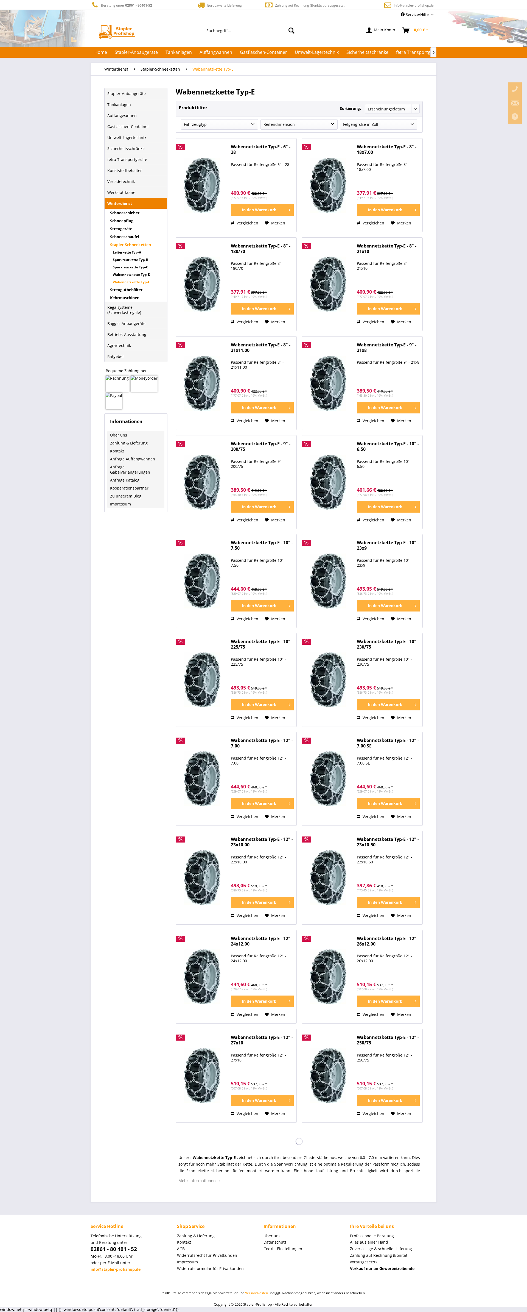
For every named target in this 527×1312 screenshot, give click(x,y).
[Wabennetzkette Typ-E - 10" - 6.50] (328, 482)
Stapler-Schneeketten (130, 244)
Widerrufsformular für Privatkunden (210, 1268)
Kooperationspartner (129, 488)
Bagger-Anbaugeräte (126, 323)
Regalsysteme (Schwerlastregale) (124, 310)
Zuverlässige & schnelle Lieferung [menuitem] (381, 1248)
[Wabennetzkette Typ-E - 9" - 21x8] (328, 383)
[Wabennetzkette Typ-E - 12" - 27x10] (202, 1076)
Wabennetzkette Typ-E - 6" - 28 (260, 149)
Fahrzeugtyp (195, 124)
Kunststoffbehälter (124, 170)
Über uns (118, 435)
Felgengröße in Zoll (360, 124)
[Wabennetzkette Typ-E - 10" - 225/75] (202, 680)
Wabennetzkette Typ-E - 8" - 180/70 (260, 248)
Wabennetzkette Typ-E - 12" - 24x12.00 (262, 941)
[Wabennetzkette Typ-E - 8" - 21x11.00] (202, 383)
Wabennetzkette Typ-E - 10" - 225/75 (262, 644)
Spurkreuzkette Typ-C (130, 267)
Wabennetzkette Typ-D (131, 274)
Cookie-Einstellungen (283, 1248)
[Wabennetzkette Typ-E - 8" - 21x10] (328, 284)
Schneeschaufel (124, 236)
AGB (181, 1248)
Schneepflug (121, 220)
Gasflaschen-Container (128, 126)
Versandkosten (256, 1293)
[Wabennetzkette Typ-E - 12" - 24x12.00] (202, 977)
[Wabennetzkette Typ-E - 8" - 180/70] (202, 284)
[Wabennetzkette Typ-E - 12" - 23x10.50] (328, 877)
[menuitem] (251, 30)
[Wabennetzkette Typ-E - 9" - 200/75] (202, 482)
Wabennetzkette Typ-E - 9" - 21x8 (386, 347)
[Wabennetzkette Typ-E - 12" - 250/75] (328, 1076)
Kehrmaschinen (124, 297)
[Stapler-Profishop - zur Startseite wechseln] (117, 32)
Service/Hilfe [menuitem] (417, 14)
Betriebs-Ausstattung (126, 334)
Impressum (120, 504)
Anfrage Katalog (124, 480)
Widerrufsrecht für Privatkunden (207, 1255)
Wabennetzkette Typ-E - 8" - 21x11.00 (260, 347)
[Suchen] (291, 30)
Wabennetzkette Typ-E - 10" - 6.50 (388, 446)
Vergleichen (247, 223)
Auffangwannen (122, 115)
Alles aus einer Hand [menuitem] (369, 1242)
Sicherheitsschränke (126, 148)
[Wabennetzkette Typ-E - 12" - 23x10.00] (202, 877)
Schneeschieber (124, 212)
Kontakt (117, 451)
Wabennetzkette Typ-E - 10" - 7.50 (262, 545)
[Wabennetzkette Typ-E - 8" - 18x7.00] (328, 185)
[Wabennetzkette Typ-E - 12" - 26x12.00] (328, 977)
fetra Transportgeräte (127, 159)
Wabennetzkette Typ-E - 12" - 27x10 (262, 1040)
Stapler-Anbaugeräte (126, 93)
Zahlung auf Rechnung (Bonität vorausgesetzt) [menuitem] (378, 1258)
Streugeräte (121, 228)
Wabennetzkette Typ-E (131, 282)
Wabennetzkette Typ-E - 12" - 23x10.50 (388, 842)
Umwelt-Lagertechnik (126, 137)
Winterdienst (119, 203)
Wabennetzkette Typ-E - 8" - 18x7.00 (386, 149)
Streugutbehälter (126, 289)
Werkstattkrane (121, 192)
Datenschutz (275, 1242)
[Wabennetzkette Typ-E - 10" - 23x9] (328, 581)
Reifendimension (279, 124)
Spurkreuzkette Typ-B (130, 259)
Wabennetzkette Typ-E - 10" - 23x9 (388, 545)
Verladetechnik (121, 181)
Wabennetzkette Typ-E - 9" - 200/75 (260, 446)
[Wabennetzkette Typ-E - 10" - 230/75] (328, 680)
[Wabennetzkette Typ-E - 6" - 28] (202, 185)
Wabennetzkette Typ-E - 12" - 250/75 (388, 1040)
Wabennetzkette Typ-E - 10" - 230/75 (388, 644)
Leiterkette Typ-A (127, 252)
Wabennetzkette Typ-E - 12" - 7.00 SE (388, 743)
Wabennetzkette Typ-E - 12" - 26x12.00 (388, 941)
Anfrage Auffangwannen (132, 459)
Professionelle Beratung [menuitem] (372, 1235)
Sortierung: (350, 108)
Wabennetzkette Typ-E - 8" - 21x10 (386, 248)
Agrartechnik (119, 345)
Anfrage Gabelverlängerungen (130, 469)
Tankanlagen (119, 104)
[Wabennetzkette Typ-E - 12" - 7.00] (202, 779)
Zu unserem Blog (125, 496)
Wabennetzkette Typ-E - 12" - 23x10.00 (262, 842)
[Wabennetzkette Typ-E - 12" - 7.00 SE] (328, 779)
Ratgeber (115, 356)
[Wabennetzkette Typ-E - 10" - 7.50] (202, 581)
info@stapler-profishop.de (414, 5)
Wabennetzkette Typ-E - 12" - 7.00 (262, 743)
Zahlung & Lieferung (129, 443)
